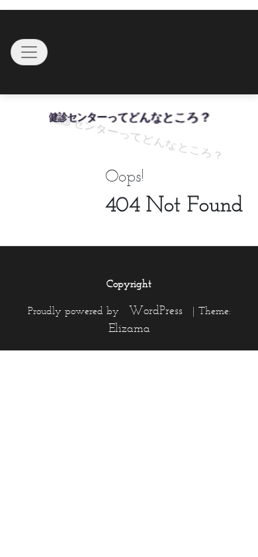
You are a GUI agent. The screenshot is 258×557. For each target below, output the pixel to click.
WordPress (156, 310)
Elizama (129, 328)
